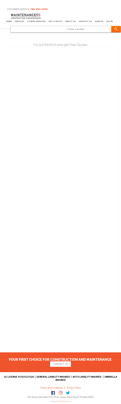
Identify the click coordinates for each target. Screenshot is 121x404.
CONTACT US (85, 21)
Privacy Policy (73, 387)
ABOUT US (70, 21)
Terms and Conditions (51, 387)
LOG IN (109, 21)
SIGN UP (99, 21)
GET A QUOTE (55, 21)
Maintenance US (63, 401)
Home (9, 21)
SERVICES (19, 21)
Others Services (36, 21)
